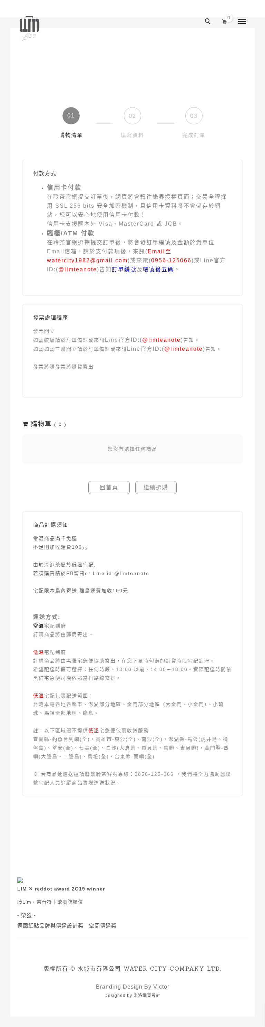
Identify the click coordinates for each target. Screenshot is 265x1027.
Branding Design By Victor (132, 987)
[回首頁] (29, 28)
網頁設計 (151, 995)
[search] (208, 22)
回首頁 (109, 487)
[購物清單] (224, 21)
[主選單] (241, 21)
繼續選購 (156, 487)
